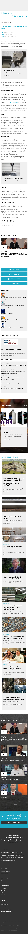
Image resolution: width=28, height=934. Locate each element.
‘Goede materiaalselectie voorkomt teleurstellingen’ (13, 578)
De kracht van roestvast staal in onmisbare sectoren (13, 698)
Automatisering (5, 363)
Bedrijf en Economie (6, 381)
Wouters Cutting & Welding (14, 432)
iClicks (2, 922)
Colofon (18, 925)
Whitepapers (6, 290)
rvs (2, 225)
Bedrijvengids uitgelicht (10, 335)
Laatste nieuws (6, 359)
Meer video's (14, 804)
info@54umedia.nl (6, 911)
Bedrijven (3, 890)
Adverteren (15, 283)
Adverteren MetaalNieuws (7, 925)
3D (1, 880)
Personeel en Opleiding (7, 369)
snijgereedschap (8, 225)
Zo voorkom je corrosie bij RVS (12, 547)
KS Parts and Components (11, 349)
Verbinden (6, 514)
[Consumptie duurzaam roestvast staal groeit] (14, 67)
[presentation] (24, 405)
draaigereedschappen (20, 223)
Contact (3, 894)
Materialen (6, 544)
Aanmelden (3, 888)
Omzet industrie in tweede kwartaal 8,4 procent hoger (13, 384)
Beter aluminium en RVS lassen (12, 517)
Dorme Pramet (8, 223)
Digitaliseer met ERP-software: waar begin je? (12, 327)
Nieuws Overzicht (9, 21)
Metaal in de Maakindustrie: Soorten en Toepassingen (13, 637)
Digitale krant (15, 274)
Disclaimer (20, 928)
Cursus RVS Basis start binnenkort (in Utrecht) (12, 668)
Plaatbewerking (8, 430)
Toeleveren (6, 476)
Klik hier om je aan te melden (14, 822)
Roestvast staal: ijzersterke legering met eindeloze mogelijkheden (13, 607)
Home (2, 21)
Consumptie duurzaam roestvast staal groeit (14, 27)
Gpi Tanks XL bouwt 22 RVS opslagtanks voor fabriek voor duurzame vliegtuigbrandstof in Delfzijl (13, 481)
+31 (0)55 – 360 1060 (6, 909)
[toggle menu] (26, 16)
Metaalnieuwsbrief (15, 278)
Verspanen (4, 375)
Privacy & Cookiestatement (8, 928)
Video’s (2, 892)
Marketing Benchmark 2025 (7, 313)
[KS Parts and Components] (10, 347)
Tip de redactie (15, 269)
